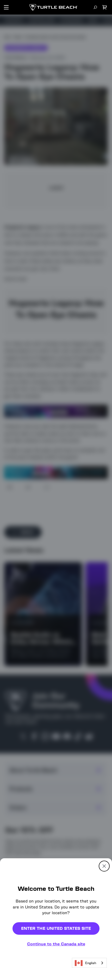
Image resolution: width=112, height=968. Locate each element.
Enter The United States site (56, 928)
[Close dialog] (104, 866)
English (90, 963)
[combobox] (89, 963)
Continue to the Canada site (56, 943)
